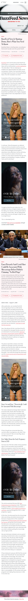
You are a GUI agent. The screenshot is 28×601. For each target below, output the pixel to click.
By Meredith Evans (5, 291)
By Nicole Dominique (5, 51)
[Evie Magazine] (3, 2)
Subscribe (21, 599)
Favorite (6, 55)
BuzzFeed (3, 62)
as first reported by (21, 66)
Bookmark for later (17, 55)
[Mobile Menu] (25, 2)
